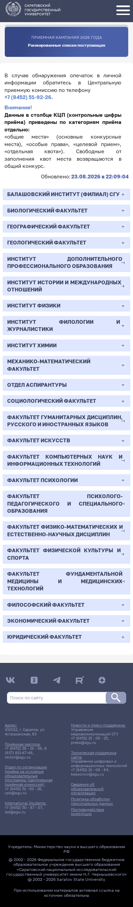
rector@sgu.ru (18, 757)
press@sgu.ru (83, 743)
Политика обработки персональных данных (92, 801)
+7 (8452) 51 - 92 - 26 (23, 789)
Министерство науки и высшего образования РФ (79, 849)
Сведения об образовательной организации (87, 788)
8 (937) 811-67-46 (26, 750)
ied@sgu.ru (15, 812)
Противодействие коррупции (87, 812)
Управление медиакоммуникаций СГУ (94, 732)
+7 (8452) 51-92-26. (28, 97)
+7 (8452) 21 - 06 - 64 (89, 770)
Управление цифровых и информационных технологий (99, 763)
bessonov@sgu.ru (87, 774)
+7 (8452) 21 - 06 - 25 (89, 738)
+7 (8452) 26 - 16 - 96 (23, 748)
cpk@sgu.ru (16, 793)
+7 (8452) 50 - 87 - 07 (23, 808)
